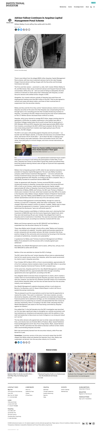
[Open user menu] (94, 6)
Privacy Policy (38, 425)
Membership (63, 6)
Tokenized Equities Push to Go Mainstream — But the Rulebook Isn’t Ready (51, 375)
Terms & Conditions (65, 423)
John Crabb (40, 377)
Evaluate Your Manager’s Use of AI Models (81, 374)
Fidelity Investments (42, 151)
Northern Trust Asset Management (81, 376)
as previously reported (27, 158)
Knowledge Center (79, 6)
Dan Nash (9, 377)
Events (70, 6)
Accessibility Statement (26, 425)
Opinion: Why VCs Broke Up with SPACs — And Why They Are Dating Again (20, 375)
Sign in (93, 2)
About (87, 6)
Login (17, 429)
